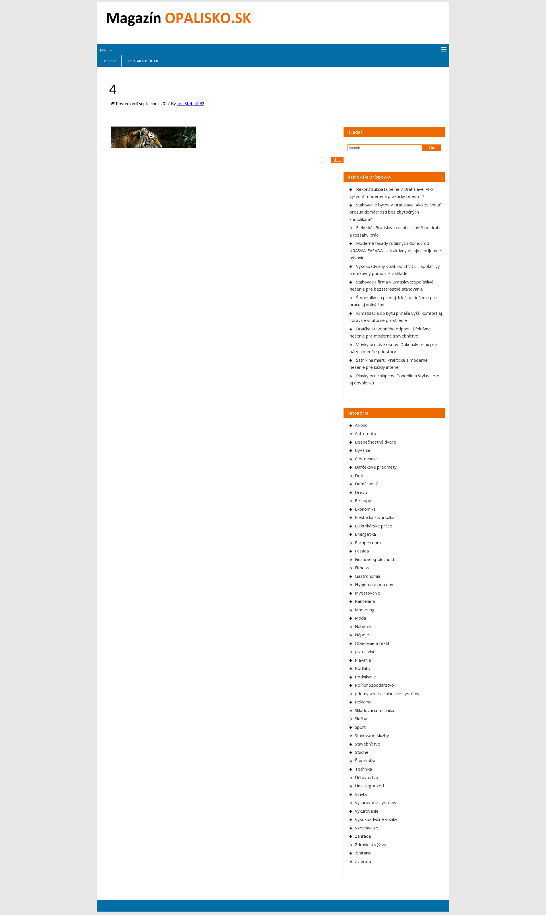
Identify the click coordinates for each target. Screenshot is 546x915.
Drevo (361, 492)
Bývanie (362, 450)
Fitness (362, 567)
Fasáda (362, 551)
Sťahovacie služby (372, 735)
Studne (362, 752)
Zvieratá (363, 861)
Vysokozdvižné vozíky (376, 819)
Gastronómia (367, 576)
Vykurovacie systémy (375, 802)
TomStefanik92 (190, 103)
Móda (360, 618)
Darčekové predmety (376, 467)
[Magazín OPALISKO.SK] (179, 25)
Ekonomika (365, 509)
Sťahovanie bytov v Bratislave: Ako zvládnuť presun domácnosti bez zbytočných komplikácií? (394, 212)
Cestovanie (366, 458)
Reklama (363, 702)
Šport (360, 727)
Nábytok (363, 626)
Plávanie (363, 660)
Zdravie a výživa (370, 844)
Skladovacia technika (374, 710)
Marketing (365, 609)
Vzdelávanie (366, 828)
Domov (109, 61)
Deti (359, 475)
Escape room (368, 542)
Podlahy (363, 668)
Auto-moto (365, 433)
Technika (363, 769)
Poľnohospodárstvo (374, 685)
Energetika (365, 534)
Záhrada (363, 836)
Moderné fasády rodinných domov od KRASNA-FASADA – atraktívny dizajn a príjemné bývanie (395, 250)
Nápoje (362, 634)
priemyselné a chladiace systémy (387, 693)
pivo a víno (365, 651)
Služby (361, 718)
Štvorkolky (365, 760)
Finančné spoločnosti (375, 559)
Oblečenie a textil (372, 643)
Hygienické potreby (374, 584)
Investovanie (367, 593)
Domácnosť (366, 484)
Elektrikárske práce (373, 526)
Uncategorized (369, 785)
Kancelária (365, 601)
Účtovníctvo (366, 777)
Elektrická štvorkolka (374, 517)
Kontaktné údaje (143, 61)
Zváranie (363, 853)
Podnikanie (365, 677)
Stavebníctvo (367, 744)
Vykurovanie (367, 811)
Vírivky (361, 794)
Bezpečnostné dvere (375, 442)
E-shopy (363, 500)
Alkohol (362, 425)
